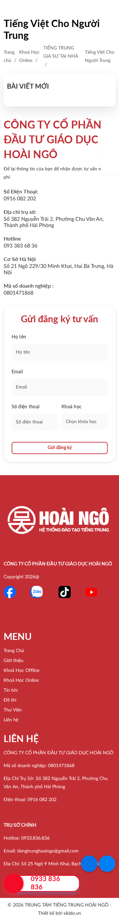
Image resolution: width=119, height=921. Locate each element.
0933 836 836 (45, 883)
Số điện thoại (26, 407)
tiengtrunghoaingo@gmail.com (48, 851)
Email (17, 372)
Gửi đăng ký (60, 448)
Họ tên (19, 337)
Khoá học (71, 407)
